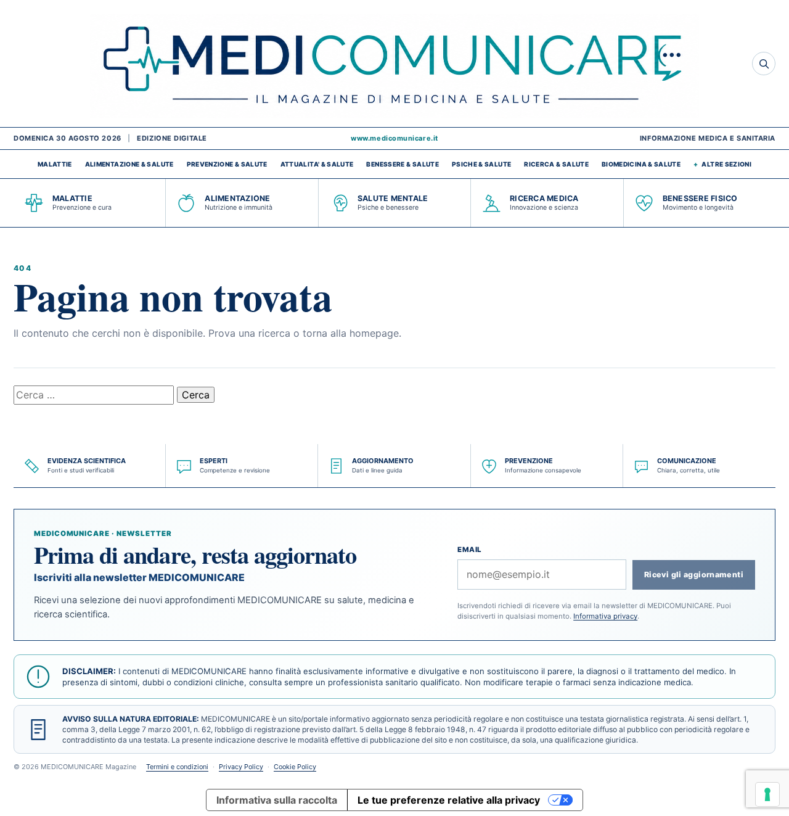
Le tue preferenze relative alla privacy (449, 800)
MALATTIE (55, 164)
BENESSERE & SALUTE (402, 164)
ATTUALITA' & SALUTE (317, 164)
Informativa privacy (605, 616)
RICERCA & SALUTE (556, 164)
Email (469, 549)
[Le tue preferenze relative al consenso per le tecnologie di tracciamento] (767, 794)
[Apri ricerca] (763, 63)
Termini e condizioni (177, 766)
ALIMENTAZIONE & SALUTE (129, 164)
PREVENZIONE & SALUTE (227, 164)
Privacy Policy (241, 766)
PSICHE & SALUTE (481, 164)
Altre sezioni (726, 164)
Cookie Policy (295, 766)
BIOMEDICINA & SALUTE (641, 164)
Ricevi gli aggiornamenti (693, 574)
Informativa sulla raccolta (276, 800)
